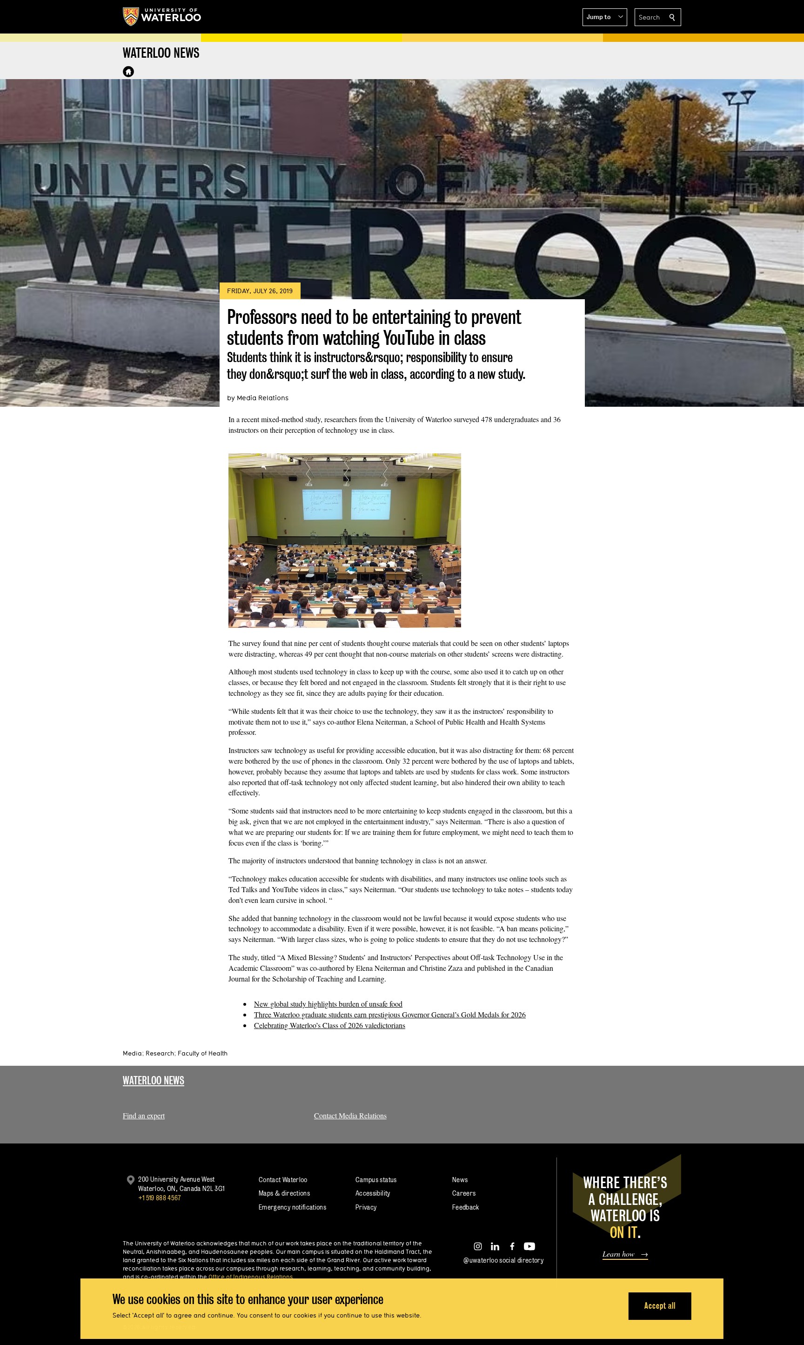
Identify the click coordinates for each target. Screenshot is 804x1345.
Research (160, 1053)
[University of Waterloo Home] (162, 16)
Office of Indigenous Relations (250, 1276)
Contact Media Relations (350, 1115)
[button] (605, 17)
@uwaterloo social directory (503, 1260)
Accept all (660, 1306)
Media (132, 1053)
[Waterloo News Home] (128, 71)
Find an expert (144, 1115)
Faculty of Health (203, 1053)
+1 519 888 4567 (159, 1198)
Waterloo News (153, 1080)
